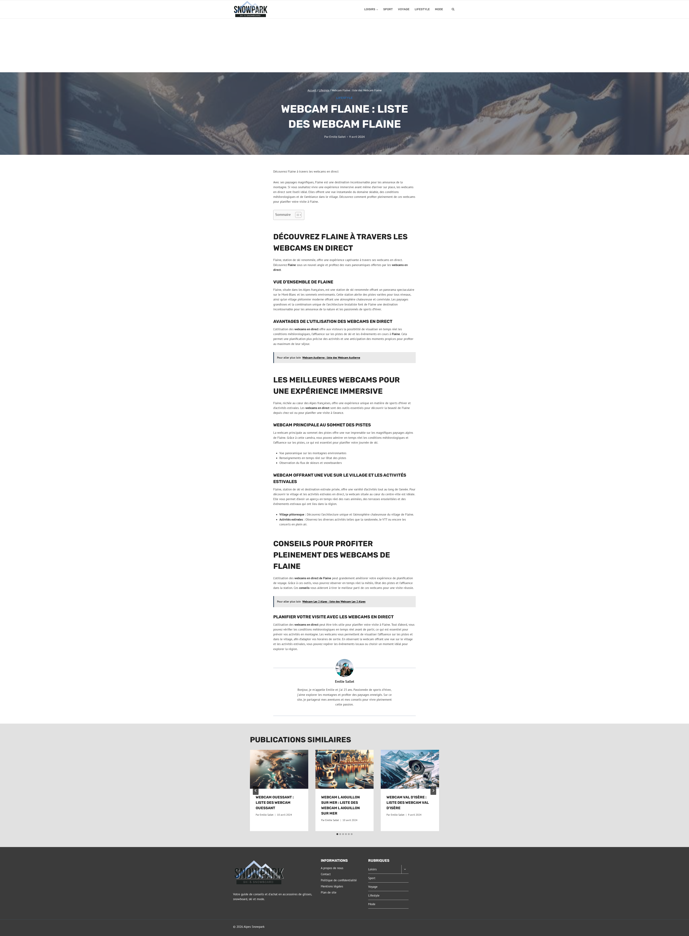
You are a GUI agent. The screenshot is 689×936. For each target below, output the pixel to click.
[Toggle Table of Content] (296, 215)
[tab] (337, 834)
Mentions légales (332, 886)
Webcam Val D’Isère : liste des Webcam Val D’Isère (407, 802)
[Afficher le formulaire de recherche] (453, 9)
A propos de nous (332, 868)
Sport (388, 9)
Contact (326, 874)
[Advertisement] (344, 45)
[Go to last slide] (256, 790)
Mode (439, 9)
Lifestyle (422, 9)
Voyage (403, 9)
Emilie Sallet (337, 136)
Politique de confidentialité (339, 880)
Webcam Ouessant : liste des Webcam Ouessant (275, 802)
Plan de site (328, 892)
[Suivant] (433, 790)
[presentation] (279, 769)
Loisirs (372, 869)
